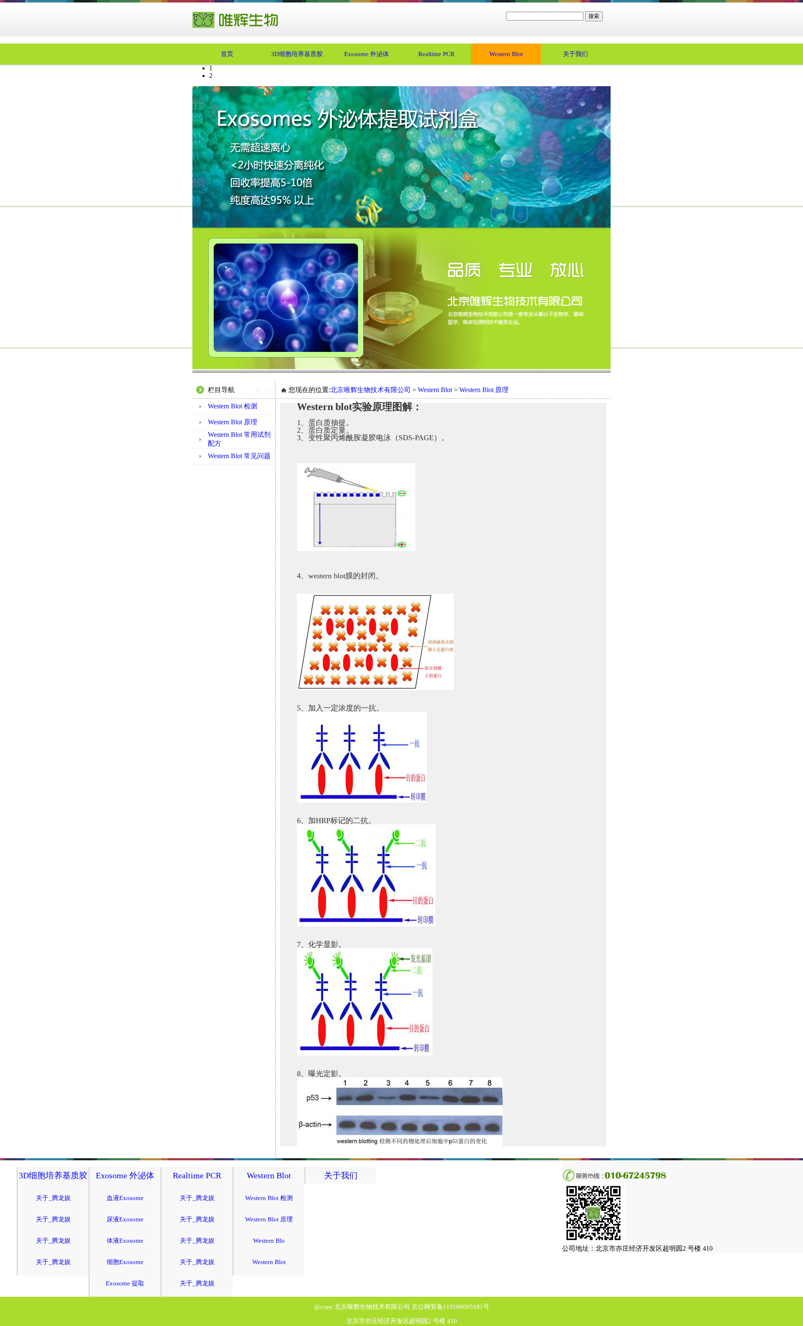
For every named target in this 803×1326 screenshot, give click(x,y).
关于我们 (575, 54)
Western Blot (506, 54)
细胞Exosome (125, 1262)
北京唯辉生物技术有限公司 (370, 389)
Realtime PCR (436, 54)
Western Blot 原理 (232, 422)
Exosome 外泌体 (366, 54)
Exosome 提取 (125, 1283)
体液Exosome (125, 1240)
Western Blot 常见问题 (239, 455)
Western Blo (269, 1240)
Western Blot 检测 (232, 406)
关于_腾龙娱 (53, 1198)
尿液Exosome (125, 1219)
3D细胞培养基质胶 (297, 54)
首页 (227, 54)
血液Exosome (125, 1198)
